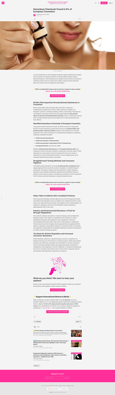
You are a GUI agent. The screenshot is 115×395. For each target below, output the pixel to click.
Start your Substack (54, 388)
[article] (57, 333)
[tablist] (36, 327)
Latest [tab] (38, 326)
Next (77, 321)
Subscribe (104, 3)
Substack (51, 392)
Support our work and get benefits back (57, 91)
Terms (64, 385)
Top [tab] (35, 326)
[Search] (95, 3)
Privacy (60, 385)
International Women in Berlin (42, 14)
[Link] (31, 103)
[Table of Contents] (1, 197)
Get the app (64, 388)
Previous (38, 321)
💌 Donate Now (46, 308)
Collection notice (70, 385)
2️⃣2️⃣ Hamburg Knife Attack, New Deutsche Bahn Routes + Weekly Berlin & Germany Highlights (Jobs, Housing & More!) (51, 342)
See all (36, 365)
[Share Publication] (98, 3)
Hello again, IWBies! (37, 346)
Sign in (111, 3)
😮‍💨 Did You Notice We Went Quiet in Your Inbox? (48, 330)
